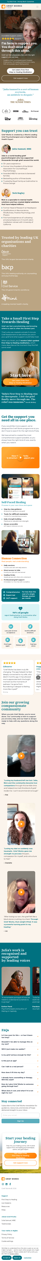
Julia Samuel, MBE (9, 1220)
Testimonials (6, 1224)
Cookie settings (7, 1241)
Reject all (17, 1258)
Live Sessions (6, 1203)
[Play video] (20, 457)
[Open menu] (37, 7)
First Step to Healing (9, 1199)
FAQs (3, 1210)
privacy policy (14, 1254)
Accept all (6, 1258)
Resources (6, 1206)
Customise (27, 1258)
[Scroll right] (38, 677)
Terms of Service (8, 1238)
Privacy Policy (7, 1234)
